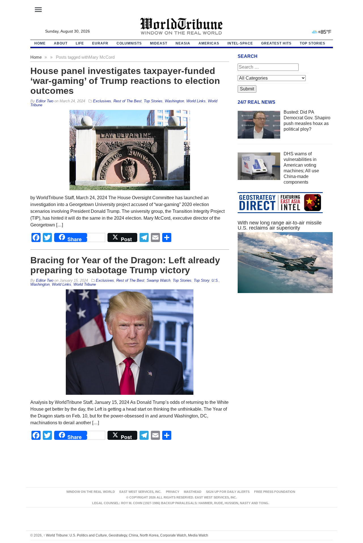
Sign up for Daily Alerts (228, 491)
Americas (209, 43)
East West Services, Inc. (140, 491)
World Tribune (84, 284)
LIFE (80, 43)
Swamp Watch (158, 280)
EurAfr (100, 43)
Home (36, 57)
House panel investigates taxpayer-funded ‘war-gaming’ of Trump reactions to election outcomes (125, 81)
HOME (40, 43)
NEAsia (183, 43)
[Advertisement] (285, 351)
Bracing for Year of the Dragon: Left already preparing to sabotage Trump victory (125, 265)
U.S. (215, 280)
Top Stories (312, 43)
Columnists (129, 43)
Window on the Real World (90, 491)
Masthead (192, 491)
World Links (196, 101)
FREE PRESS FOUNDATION (274, 491)
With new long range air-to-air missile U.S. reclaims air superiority (280, 225)
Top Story (201, 280)
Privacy (172, 491)
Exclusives (102, 101)
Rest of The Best (127, 101)
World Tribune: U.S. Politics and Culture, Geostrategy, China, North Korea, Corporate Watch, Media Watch (125, 535)
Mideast (158, 43)
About (60, 43)
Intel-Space (240, 43)
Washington (174, 101)
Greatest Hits (276, 43)
